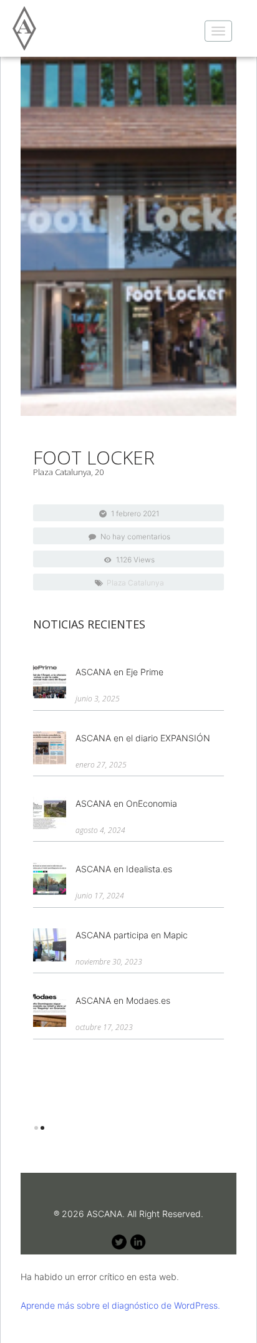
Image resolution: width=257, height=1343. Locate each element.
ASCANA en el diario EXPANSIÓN (142, 738)
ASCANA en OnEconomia (126, 803)
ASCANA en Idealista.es (123, 869)
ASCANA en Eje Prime (119, 672)
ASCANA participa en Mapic (131, 935)
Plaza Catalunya (135, 582)
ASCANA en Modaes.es (122, 1000)
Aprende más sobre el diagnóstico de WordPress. (120, 1305)
